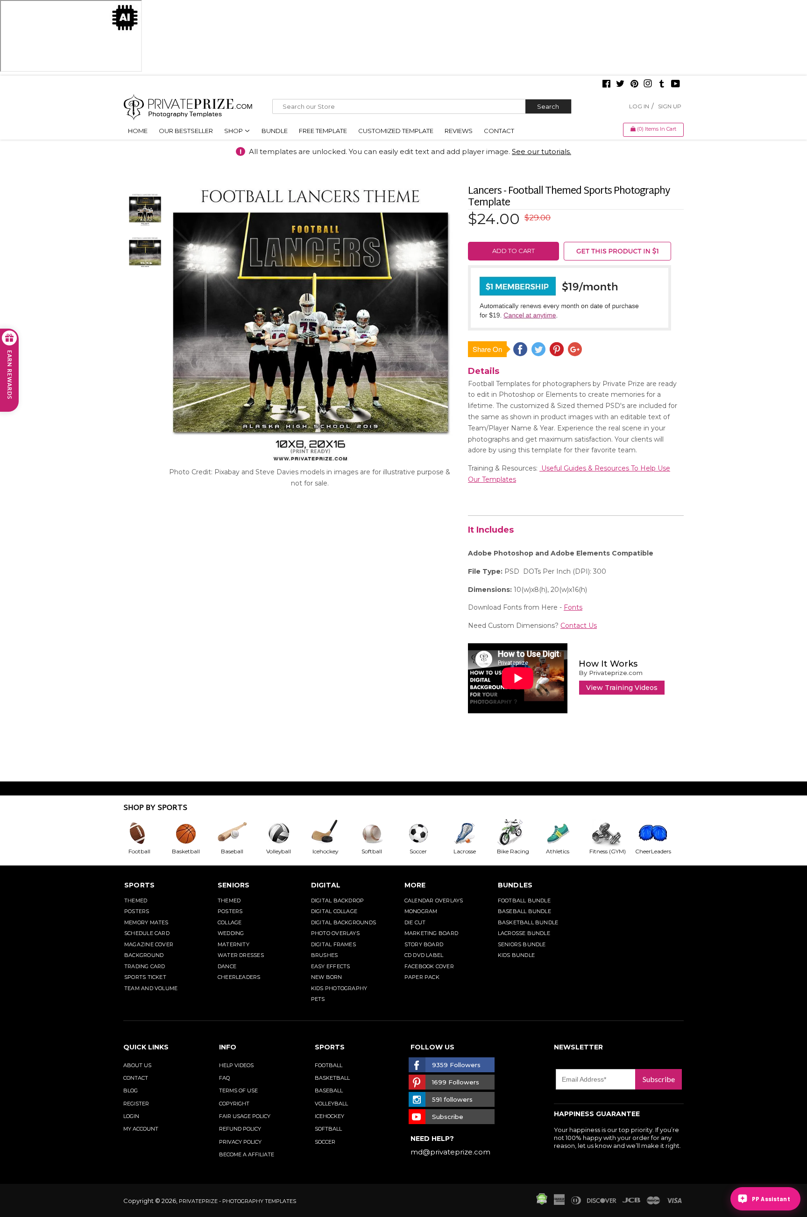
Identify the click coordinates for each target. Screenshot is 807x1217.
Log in (639, 106)
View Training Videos (622, 687)
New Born (326, 977)
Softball (328, 1129)
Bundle (275, 130)
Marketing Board (431, 933)
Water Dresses (241, 955)
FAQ (224, 1078)
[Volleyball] (286, 833)
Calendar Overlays (433, 900)
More (415, 885)
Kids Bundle (516, 955)
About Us (137, 1065)
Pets (318, 999)
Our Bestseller (186, 130)
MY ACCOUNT (140, 1129)
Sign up (669, 106)
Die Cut (415, 922)
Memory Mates (146, 922)
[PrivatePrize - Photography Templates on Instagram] (648, 84)
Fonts (573, 607)
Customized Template (395, 130)
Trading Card (144, 966)
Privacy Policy (240, 1142)
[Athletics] (565, 833)
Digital (326, 885)
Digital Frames (333, 944)
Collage (230, 922)
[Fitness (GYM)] (611, 833)
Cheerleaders (239, 977)
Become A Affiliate (246, 1154)
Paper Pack (421, 977)
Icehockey (329, 1116)
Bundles (515, 885)
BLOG (130, 1090)
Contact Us (578, 625)
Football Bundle (524, 900)
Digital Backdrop (337, 900)
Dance (227, 966)
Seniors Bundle (522, 944)
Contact (499, 130)
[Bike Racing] (519, 833)
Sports (139, 885)
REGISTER (136, 1103)
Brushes (324, 955)
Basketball (332, 1078)
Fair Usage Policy (244, 1116)
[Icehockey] (332, 833)
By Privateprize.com (611, 672)
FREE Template (323, 130)
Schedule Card (147, 933)
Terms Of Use (238, 1090)
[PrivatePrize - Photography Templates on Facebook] (606, 84)
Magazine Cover (148, 944)
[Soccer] (426, 833)
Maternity (233, 944)
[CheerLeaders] (658, 833)
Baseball (329, 1090)
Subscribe (659, 1079)
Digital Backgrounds (343, 922)
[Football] (146, 833)
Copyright (234, 1103)
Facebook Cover (429, 966)
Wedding (231, 933)
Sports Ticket (145, 977)
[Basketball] (193, 833)
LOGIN (131, 1116)
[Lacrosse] (472, 833)
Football (328, 1065)
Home (138, 130)
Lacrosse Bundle (524, 933)
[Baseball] (239, 833)
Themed (135, 900)
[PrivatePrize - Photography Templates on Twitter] (620, 84)
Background (143, 955)
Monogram (421, 911)
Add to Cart (513, 250)
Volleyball (331, 1103)
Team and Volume (150, 988)
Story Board (423, 944)
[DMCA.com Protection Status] (541, 1202)
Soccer (325, 1142)
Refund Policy (240, 1129)
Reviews (459, 130)
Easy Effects (330, 966)
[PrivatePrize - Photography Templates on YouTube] (675, 84)
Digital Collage (334, 911)
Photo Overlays (335, 933)
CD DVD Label (424, 955)
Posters (136, 911)
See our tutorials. (541, 151)
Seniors (234, 885)
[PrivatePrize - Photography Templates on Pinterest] (634, 84)
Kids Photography (339, 988)
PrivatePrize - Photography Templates (237, 1201)
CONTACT (135, 1078)
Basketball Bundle (528, 922)
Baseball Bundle (524, 911)
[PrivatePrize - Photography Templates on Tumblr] (662, 84)
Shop (234, 130)
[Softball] (379, 833)
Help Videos (236, 1065)
